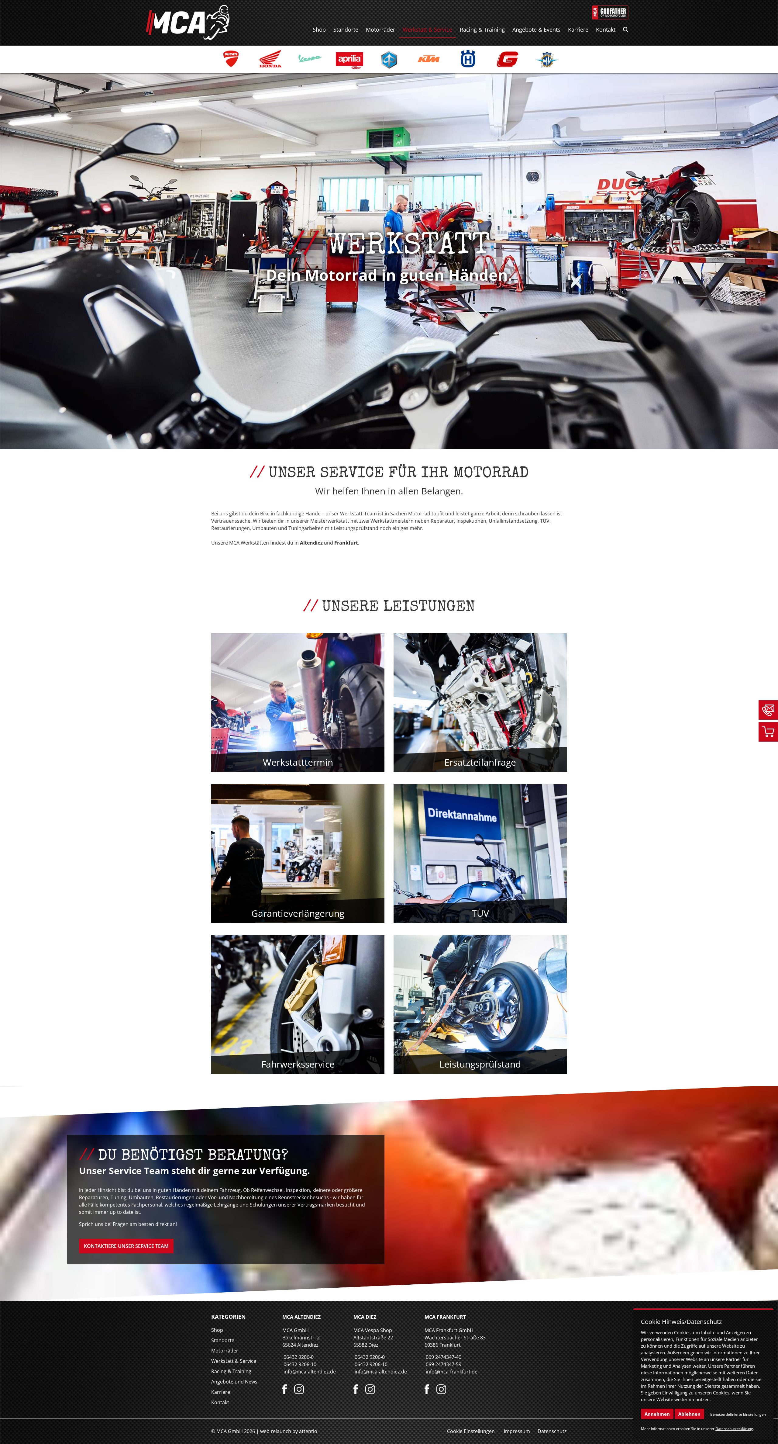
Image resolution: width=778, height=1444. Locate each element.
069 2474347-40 (443, 1357)
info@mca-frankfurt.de (451, 1371)
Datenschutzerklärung (734, 1428)
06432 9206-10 (300, 1364)
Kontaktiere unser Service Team (126, 1246)
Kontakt (605, 29)
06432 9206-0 (299, 1357)
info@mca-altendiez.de (310, 1371)
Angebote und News (234, 1381)
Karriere (578, 29)
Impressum (517, 1431)
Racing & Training (482, 29)
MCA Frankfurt (445, 1317)
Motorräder (380, 29)
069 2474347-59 (443, 1364)
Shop (319, 29)
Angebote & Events (536, 29)
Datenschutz (552, 1431)
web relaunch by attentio (288, 1431)
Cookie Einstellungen (471, 1431)
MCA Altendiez (301, 1317)
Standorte (345, 29)
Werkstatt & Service (427, 29)
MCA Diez (364, 1317)
